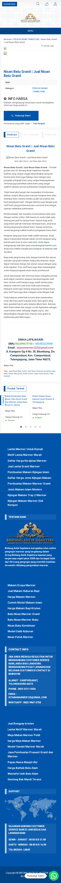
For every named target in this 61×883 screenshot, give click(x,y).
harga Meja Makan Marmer (24, 740)
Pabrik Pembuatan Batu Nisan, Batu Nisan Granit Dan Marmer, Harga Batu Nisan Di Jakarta (16, 400)
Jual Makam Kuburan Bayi (23, 591)
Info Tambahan (31, 134)
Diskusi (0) (50, 134)
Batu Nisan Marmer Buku (23, 619)
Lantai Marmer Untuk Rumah (25, 449)
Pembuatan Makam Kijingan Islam (28, 472)
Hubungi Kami (22, 115)
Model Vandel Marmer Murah (26, 746)
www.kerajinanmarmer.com (43, 245)
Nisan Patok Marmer (20, 637)
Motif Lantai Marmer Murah (25, 454)
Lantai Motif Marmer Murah (25, 729)
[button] (54, 876)
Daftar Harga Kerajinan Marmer (27, 460)
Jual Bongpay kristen (21, 723)
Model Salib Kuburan (20, 631)
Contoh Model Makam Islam (25, 602)
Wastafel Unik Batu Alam (23, 773)
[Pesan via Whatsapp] (46, 4)
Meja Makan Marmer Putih (24, 735)
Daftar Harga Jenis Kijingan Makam (29, 477)
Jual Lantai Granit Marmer (24, 466)
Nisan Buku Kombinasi (21, 625)
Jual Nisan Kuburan (35, 371)
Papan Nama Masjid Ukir (23, 762)
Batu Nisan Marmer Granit (24, 614)
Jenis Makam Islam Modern (25, 489)
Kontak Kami (9, 4)
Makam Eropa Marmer (22, 585)
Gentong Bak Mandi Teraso (24, 779)
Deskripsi (12, 134)
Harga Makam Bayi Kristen (24, 608)
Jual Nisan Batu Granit (18, 371)
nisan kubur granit (41, 374)
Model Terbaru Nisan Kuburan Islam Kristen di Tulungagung (43, 399)
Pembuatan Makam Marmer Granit (29, 483)
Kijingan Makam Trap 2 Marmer (27, 495)
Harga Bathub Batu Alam (23, 768)
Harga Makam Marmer (22, 596)
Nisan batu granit (15, 374)
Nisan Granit (28, 374)
